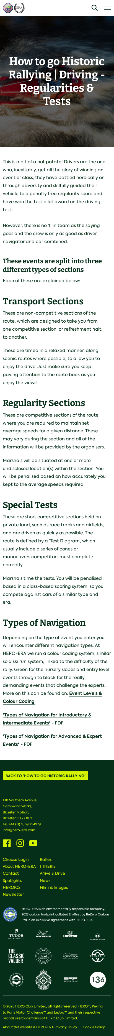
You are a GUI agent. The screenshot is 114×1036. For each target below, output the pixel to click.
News (45, 880)
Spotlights (12, 880)
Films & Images (54, 887)
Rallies (45, 859)
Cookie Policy (94, 1027)
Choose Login (16, 859)
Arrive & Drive (52, 873)
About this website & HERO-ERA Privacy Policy (40, 1027)
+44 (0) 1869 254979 (25, 824)
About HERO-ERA (19, 866)
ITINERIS (48, 866)
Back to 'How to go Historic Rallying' (46, 776)
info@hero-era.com (19, 830)
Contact (11, 873)
